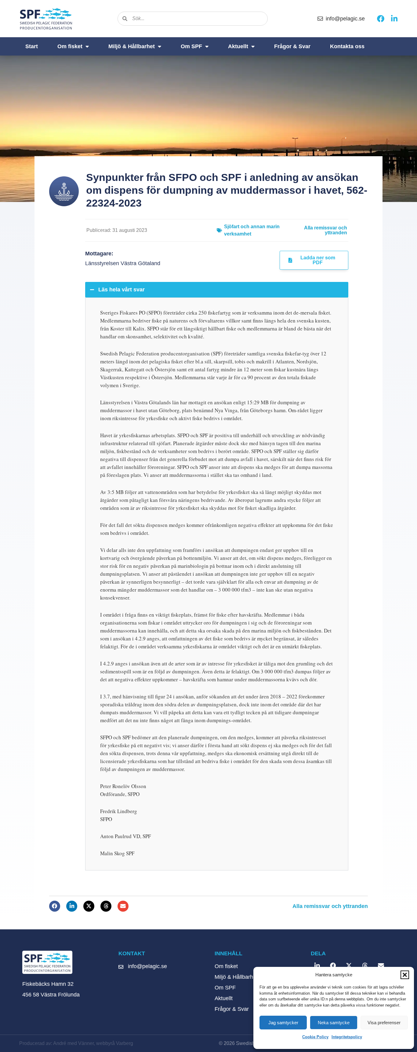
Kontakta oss (347, 46)
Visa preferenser (384, 1022)
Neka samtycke (334, 1022)
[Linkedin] (394, 18)
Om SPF (191, 46)
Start (31, 46)
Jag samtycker (283, 1022)
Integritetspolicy (347, 1037)
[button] (405, 975)
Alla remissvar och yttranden (325, 230)
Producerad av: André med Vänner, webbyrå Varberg (76, 1043)
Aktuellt (238, 46)
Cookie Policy (315, 1037)
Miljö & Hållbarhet (131, 46)
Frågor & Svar (292, 46)
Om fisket (69, 46)
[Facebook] (380, 18)
